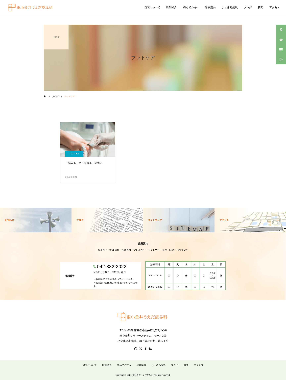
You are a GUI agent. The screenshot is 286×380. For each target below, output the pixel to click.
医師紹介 (171, 7)
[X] (140, 348)
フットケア (74, 154)
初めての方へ (191, 7)
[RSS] (150, 348)
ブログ (248, 7)
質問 (260, 7)
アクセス (274, 7)
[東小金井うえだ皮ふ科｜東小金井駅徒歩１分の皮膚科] (31, 7)
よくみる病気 (230, 7)
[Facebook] (145, 348)
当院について (152, 7)
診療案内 (210, 7)
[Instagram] (135, 348)
